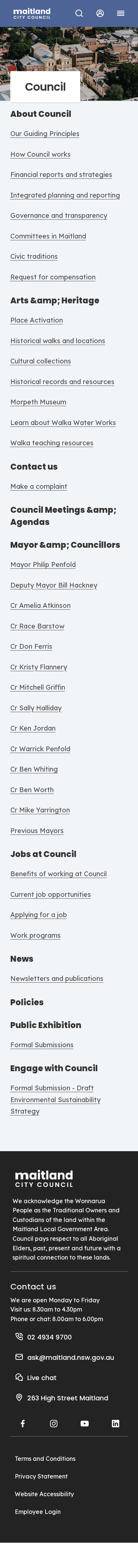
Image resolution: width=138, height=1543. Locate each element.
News (21, 959)
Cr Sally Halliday (35, 708)
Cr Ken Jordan (33, 728)
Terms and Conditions (45, 1458)
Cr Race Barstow (37, 626)
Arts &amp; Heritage (54, 300)
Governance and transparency (58, 215)
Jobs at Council (43, 854)
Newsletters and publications (56, 978)
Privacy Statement (41, 1476)
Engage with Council (54, 1068)
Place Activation (36, 320)
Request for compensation (53, 277)
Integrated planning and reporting (65, 195)
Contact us (34, 467)
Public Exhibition (45, 1025)
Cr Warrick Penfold (40, 749)
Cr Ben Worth (32, 790)
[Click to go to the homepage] (32, 12)
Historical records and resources (62, 381)
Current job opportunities (50, 894)
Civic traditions (34, 256)
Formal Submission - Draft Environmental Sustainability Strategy (55, 1099)
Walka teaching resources (51, 443)
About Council (40, 114)
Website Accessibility (44, 1494)
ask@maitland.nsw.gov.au (70, 1357)
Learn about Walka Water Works (63, 422)
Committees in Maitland (48, 236)
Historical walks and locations (57, 341)
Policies (27, 1002)
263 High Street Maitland (67, 1398)
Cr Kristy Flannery (38, 667)
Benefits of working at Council (58, 874)
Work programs (35, 935)
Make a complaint (38, 486)
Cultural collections (40, 361)
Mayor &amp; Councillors (65, 545)
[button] (100, 13)
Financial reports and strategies (61, 174)
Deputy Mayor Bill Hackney (53, 585)
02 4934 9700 (49, 1337)
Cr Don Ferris (31, 646)
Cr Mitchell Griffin (37, 687)
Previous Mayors (37, 830)
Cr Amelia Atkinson (40, 605)
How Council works (40, 154)
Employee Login (38, 1511)
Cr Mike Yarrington (40, 810)
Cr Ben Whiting (34, 769)
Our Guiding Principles (44, 133)
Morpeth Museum (38, 402)
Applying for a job (38, 914)
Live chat (42, 1377)
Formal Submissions (42, 1045)
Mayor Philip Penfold (43, 564)
